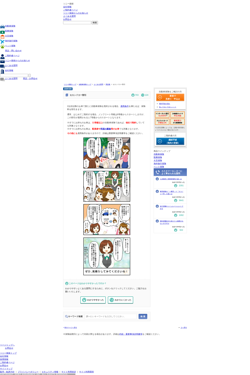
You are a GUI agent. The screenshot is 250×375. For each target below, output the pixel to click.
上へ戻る (184, 327)
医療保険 (9, 31)
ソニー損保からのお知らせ (75, 13)
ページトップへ (7, 345)
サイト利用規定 (68, 372)
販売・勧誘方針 (7, 372)
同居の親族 (106, 129)
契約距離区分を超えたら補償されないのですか (171, 222)
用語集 (108, 84)
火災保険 (9, 36)
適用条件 (124, 106)
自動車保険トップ (85, 84)
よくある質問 (69, 16)
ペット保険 (10, 46)
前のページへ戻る (70, 327)
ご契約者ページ (70, 10)
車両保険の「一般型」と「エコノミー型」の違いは (171, 193)
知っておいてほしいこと (167, 107)
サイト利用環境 (86, 372)
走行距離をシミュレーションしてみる (171, 207)
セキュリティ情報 (50, 372)
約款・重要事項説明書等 (130, 334)
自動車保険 (10, 26)
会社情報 (67, 7)
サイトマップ (6, 369)
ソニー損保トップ (70, 84)
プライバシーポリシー (28, 372)
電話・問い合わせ (13, 51)
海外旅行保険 (11, 41)
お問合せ (67, 19)
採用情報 (4, 359)
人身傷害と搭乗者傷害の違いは (171, 179)
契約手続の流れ (164, 104)
